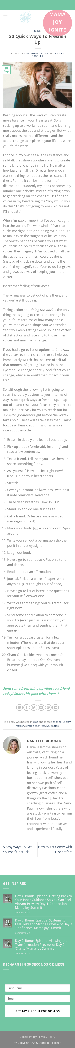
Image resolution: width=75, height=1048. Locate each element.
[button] (5, 17)
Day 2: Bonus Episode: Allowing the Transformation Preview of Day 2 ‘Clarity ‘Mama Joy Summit (41, 944)
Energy (67, 722)
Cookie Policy (28, 1037)
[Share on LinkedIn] (55, 707)
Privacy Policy (46, 1037)
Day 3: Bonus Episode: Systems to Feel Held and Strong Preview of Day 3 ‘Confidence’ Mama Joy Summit (43, 924)
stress (41, 726)
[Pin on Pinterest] (48, 707)
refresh (20, 726)
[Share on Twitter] (34, 707)
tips (56, 726)
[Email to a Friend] (41, 707)
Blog (37, 31)
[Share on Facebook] (26, 707)
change (57, 722)
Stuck (49, 726)
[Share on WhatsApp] (19, 707)
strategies (31, 726)
